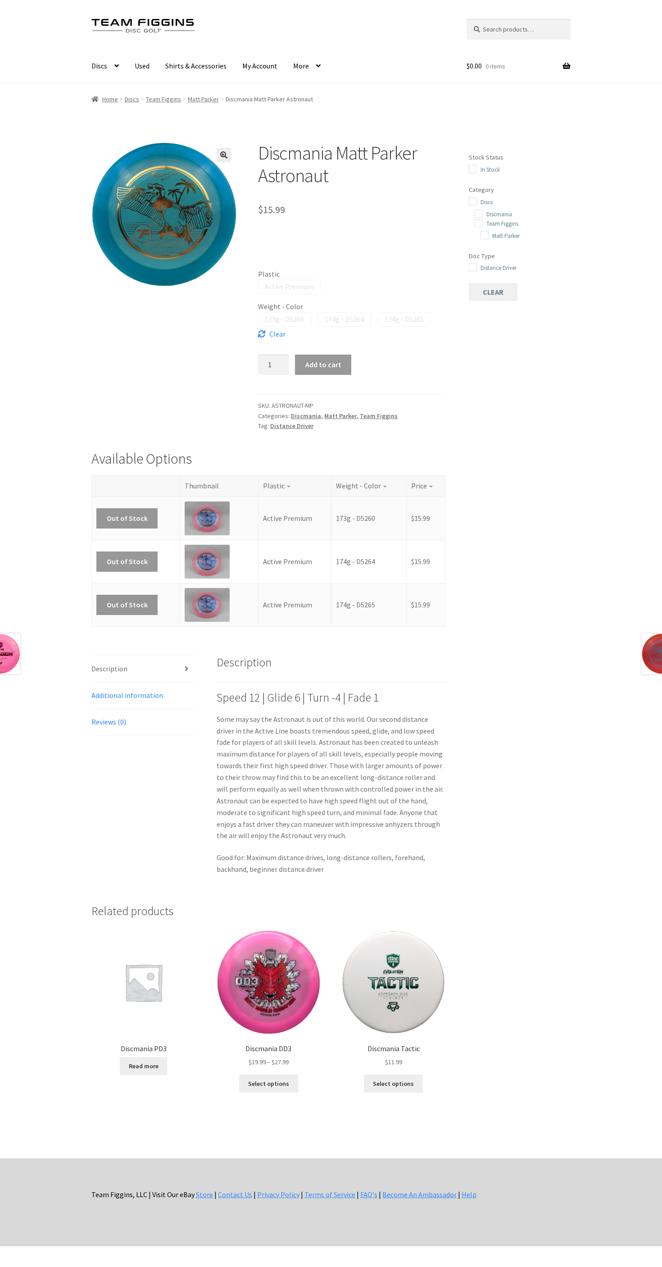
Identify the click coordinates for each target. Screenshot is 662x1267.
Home (110, 99)
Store (204, 1194)
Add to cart (323, 364)
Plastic (269, 273)
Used (142, 65)
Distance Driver (291, 426)
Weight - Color (280, 306)
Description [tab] (109, 668)
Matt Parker (203, 99)
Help (469, 1194)
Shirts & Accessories (196, 65)
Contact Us (235, 1194)
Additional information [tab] (127, 695)
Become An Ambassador (419, 1194)
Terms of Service (329, 1194)
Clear (277, 333)
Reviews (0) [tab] (108, 721)
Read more (144, 1066)
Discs (99, 65)
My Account (259, 65)
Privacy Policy (278, 1194)
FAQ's (368, 1194)
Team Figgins (163, 99)
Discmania (306, 416)
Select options (268, 1084)
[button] (224, 155)
